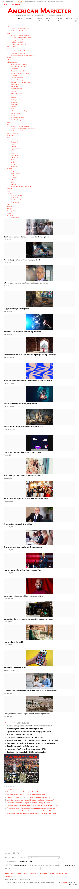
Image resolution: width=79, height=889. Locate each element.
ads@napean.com (69, 865)
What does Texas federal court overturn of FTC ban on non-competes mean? (30, 691)
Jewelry (13, 91)
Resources (10, 193)
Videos (9, 213)
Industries (10, 60)
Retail (8, 204)
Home (20, 18)
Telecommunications (17, 118)
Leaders (9, 124)
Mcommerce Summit (18, 53)
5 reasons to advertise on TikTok (15, 668)
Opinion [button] (39, 18)
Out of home (15, 157)
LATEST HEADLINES (23, 723)
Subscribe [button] (69, 18)
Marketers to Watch (17, 42)
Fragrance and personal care (20, 82)
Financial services (17, 78)
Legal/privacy (15, 149)
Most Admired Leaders (18, 44)
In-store (13, 144)
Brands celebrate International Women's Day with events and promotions (31, 813)
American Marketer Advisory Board (22, 37)
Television (14, 166)
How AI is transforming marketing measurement (20, 404)
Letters (13, 180)
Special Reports (16, 113)
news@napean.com (19, 865)
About (5, 4)
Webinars (10, 215)
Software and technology (19, 111)
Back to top (73, 884)
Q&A (12, 182)
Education (14, 75)
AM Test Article (12, 789)
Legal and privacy (16, 93)
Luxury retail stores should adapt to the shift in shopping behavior (26, 714)
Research (14, 106)
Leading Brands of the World (20, 40)
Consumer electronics (18, 71)
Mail (12, 151)
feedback (64, 882)
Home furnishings (16, 89)
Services (9, 206)
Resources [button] (58, 18)
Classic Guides (15, 173)
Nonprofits (14, 102)
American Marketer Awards (20, 29)
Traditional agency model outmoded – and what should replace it (26, 237)
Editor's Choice (12, 46)
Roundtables (15, 218)
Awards (9, 26)
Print (12, 160)
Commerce (14, 142)
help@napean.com (25, 861)
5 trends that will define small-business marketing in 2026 (23, 427)
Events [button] (48, 18)
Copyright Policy (21, 873)
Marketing (14, 98)
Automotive (14, 69)
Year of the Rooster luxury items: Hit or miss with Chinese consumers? (30, 800)
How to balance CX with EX (13, 642)
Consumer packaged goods (20, 73)
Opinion (9, 169)
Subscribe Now (15, 4)
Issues (8, 122)
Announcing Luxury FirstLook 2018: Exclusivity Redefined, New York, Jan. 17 (32, 808)
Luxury (13, 95)
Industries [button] (29, 18)
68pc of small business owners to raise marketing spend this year (26, 283)
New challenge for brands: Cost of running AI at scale (22, 260)
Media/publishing (16, 100)
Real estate (14, 104)
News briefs (14, 198)
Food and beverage (17, 80)
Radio (13, 162)
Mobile (13, 153)
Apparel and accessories (19, 64)
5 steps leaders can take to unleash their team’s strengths (23, 547)
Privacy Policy (9, 873)
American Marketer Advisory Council (23, 129)
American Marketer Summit (20, 51)
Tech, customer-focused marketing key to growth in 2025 (23, 475)
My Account (10, 135)
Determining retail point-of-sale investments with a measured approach (28, 619)
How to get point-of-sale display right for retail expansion (23, 452)
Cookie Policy (33, 873)
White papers (15, 202)
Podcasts (9, 189)
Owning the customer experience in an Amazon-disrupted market (29, 797)
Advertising (14, 140)
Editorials (14, 178)
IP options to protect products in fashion (18, 524)
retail (12, 109)
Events (9, 49)
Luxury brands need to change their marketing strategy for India (28, 803)
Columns (13, 175)
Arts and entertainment (18, 66)
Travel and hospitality (18, 120)
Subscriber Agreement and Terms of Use (53, 873)
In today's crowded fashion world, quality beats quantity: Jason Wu (29, 811)
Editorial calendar (17, 195)
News (8, 137)
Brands (9, 33)
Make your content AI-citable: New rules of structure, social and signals (28, 380)
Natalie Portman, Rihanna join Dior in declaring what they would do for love (32, 805)
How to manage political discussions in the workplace (22, 570)
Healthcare (14, 86)
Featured (9, 57)
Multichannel (15, 155)
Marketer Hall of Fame (18, 31)
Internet (13, 146)
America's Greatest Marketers (20, 35)
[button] (10, 1)
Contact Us (8, 876)
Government (15, 84)
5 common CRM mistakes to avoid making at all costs (22, 332)
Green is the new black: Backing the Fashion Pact (23, 792)
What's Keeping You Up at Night (21, 186)
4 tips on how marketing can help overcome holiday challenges (26, 498)
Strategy (13, 184)
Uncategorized (11, 211)
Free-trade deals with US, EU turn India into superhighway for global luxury (30, 355)
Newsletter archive (17, 200)
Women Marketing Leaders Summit (22, 55)
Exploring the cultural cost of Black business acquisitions (23, 596)
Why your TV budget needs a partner (16, 309)
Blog (12, 171)
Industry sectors (12, 62)
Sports (13, 115)
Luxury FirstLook (12, 133)
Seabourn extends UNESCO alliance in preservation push (26, 795)
